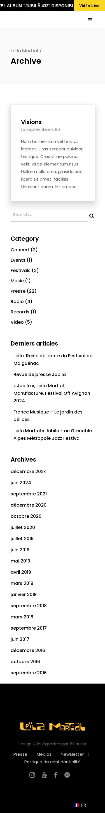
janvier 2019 (24, 594)
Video (17, 322)
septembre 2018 (29, 605)
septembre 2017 (29, 628)
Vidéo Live (89, 5)
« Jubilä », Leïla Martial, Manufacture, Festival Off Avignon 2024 (51, 393)
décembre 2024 (29, 471)
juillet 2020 (23, 527)
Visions (31, 122)
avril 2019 (21, 572)
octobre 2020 (26, 516)
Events (18, 260)
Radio (17, 301)
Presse (18, 291)
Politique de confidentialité (52, 762)
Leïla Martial (24, 50)
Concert (20, 250)
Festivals (21, 270)
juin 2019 (20, 550)
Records (20, 312)
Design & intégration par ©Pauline (53, 744)
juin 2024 (21, 482)
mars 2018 (22, 617)
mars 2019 (22, 583)
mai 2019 (20, 561)
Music (17, 281)
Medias (44, 754)
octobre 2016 (25, 661)
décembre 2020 (28, 505)
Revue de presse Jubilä (39, 374)
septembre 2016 (29, 673)
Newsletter (72, 754)
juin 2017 (20, 639)
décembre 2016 (28, 650)
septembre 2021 (29, 494)
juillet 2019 (22, 538)
